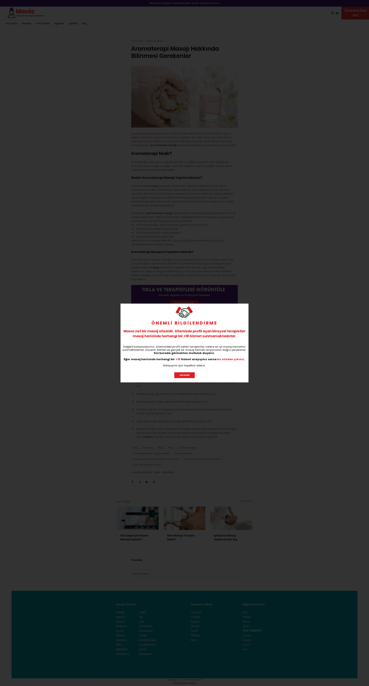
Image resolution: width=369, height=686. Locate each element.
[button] (184, 375)
